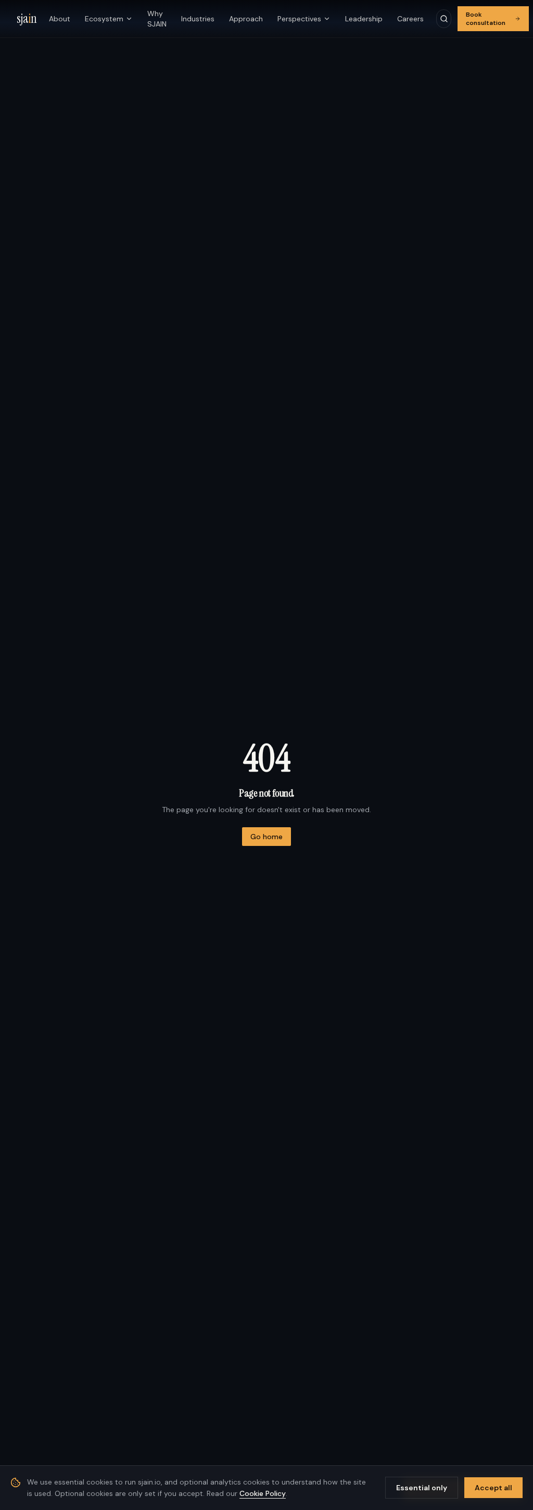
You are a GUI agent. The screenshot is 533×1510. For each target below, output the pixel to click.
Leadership (364, 18)
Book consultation (485, 18)
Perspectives (299, 18)
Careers (410, 18)
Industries (197, 18)
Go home (266, 836)
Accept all (493, 1487)
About (59, 18)
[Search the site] (443, 18)
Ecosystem (104, 18)
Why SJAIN (157, 19)
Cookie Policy (262, 1493)
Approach (246, 18)
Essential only (421, 1487)
